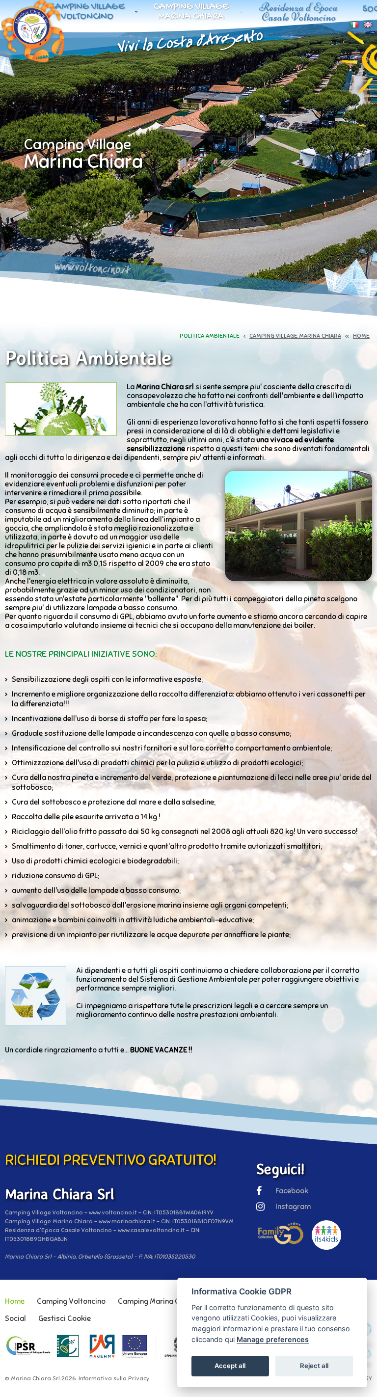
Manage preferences (273, 1339)
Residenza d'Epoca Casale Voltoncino (298, 12)
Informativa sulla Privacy (114, 1378)
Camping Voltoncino (71, 1301)
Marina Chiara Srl (35, 1378)
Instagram (293, 1206)
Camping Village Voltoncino (87, 12)
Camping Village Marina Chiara (191, 12)
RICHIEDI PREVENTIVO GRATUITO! (110, 1160)
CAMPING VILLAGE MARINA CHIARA (295, 335)
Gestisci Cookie (64, 1318)
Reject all (314, 1366)
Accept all (230, 1366)
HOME (361, 335)
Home (15, 1301)
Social (15, 1318)
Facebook (291, 1190)
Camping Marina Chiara (157, 1301)
